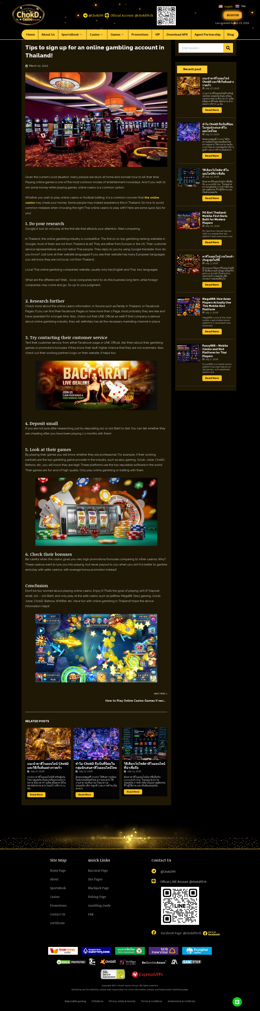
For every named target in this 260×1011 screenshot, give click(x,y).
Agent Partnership (208, 34)
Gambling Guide (99, 905)
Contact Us (57, 914)
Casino (95, 34)
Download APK (177, 34)
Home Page (58, 870)
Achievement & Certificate (181, 1001)
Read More (36, 794)
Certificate (57, 923)
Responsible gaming (75, 1001)
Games (115, 34)
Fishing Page (97, 897)
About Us (48, 34)
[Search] (228, 47)
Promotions (140, 34)
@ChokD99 (96, 15)
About (54, 879)
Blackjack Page (98, 888)
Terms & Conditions (151, 1001)
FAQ (90, 914)
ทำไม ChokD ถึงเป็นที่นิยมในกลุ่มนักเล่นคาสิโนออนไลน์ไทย (96, 766)
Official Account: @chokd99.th (131, 15)
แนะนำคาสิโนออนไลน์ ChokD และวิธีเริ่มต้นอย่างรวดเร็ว (48, 766)
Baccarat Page (98, 870)
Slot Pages (95, 879)
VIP (157, 34)
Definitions (97, 1001)
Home (30, 34)
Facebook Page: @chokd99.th (181, 933)
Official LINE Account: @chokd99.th (183, 882)
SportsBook (70, 34)
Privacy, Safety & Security (122, 1001)
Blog (230, 34)
